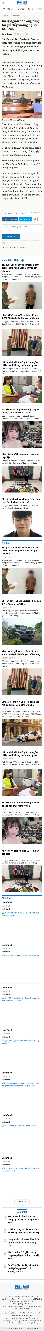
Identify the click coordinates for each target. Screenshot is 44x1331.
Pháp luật (16, 16)
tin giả (5, 198)
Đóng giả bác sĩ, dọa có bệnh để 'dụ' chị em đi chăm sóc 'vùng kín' (23, 1242)
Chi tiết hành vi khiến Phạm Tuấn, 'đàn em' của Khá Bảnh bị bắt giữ (21, 500)
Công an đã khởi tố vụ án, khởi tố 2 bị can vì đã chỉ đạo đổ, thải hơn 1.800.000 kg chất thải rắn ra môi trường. (20, 324)
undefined (7, 902)
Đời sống (31, 9)
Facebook (27, 69)
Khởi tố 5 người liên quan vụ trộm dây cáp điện (20, 455)
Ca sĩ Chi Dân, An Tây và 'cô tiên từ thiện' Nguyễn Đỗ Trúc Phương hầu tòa (23, 1268)
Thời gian (12, 247)
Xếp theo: (5, 247)
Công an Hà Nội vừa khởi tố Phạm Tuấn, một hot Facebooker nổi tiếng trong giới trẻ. (20, 507)
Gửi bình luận (11, 236)
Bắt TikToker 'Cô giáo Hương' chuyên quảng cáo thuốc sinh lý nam (20, 411)
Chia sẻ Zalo (26, 219)
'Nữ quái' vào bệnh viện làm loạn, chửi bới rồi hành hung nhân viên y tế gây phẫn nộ (20, 267)
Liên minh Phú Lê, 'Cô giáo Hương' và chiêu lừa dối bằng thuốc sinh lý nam (20, 364)
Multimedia (21, 9)
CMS (18, 1329)
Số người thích (21, 247)
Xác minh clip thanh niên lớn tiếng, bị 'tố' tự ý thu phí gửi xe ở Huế (23, 1219)
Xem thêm (22, 1202)
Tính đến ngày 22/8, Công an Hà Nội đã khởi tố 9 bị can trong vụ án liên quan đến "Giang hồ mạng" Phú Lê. (21, 371)
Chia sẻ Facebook (11, 219)
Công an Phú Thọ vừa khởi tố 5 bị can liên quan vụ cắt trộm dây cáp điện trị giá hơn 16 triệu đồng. (21, 462)
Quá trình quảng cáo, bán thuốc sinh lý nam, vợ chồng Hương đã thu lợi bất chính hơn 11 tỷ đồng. (20, 417)
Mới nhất (10, 9)
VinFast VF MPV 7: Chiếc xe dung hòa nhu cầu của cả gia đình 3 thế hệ (20, 703)
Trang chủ (6, 16)
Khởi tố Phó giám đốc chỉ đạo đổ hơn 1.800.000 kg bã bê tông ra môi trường (21, 316)
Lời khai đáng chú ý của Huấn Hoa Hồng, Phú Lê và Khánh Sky (23, 1231)
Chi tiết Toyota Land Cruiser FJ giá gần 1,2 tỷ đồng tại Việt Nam (21, 602)
